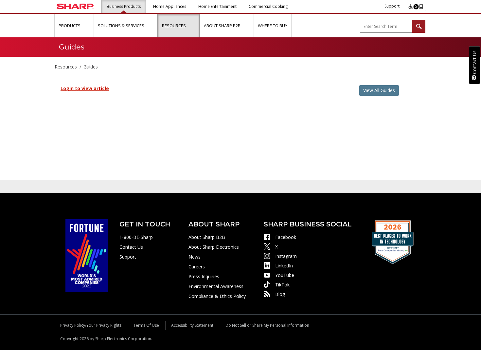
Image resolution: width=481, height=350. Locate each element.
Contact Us (131, 247)
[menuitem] (74, 25)
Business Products (124, 6)
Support (392, 6)
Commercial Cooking (268, 6)
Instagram (286, 256)
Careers (196, 266)
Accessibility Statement (192, 325)
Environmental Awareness (215, 286)
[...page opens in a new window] (86, 255)
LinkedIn (284, 265)
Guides (90, 67)
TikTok (282, 285)
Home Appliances (169, 6)
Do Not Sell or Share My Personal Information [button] (267, 325)
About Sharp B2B (206, 237)
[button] (88, 25)
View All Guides (379, 90)
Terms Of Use (146, 325)
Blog (280, 294)
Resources (66, 67)
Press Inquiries (203, 276)
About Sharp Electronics (213, 247)
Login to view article (85, 88)
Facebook (285, 237)
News (194, 257)
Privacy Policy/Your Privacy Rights (90, 325)
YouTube (284, 275)
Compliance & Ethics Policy (217, 296)
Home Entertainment (217, 6)
